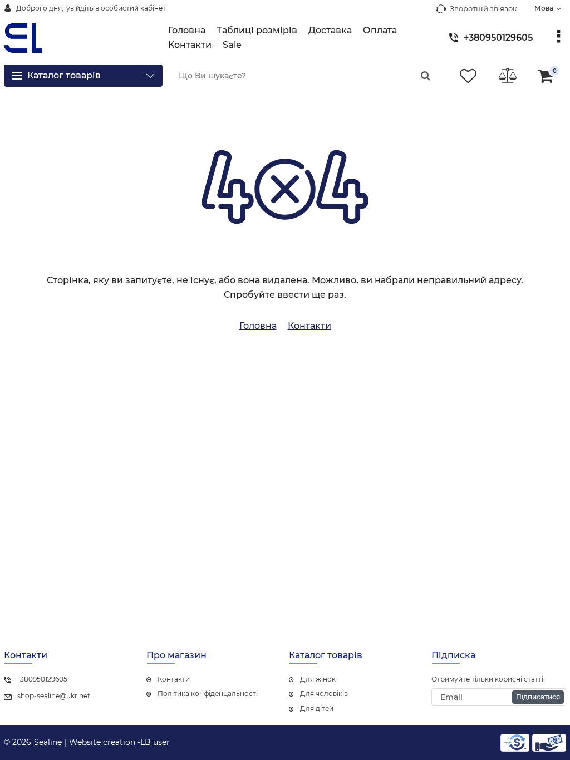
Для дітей (316, 708)
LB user (155, 742)
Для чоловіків (324, 693)
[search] (425, 76)
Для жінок (318, 679)
